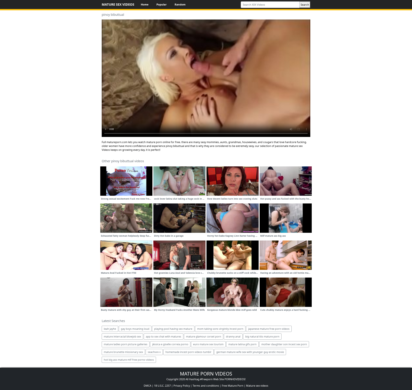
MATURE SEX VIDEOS (118, 4)
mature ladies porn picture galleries (125, 344)
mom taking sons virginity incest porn (220, 329)
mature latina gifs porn (242, 344)
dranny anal (233, 336)
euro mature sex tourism (208, 344)
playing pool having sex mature (173, 329)
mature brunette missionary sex (123, 352)
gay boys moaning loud (135, 329)
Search (305, 4)
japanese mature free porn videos (269, 329)
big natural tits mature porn (262, 336)
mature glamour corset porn (203, 336)
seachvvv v (154, 352)
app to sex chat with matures (163, 336)
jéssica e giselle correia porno (170, 344)
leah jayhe (110, 329)
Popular (161, 4)
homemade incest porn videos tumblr (188, 352)
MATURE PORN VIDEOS (206, 373)
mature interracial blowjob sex (122, 336)
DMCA (147, 385)
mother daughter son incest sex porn (284, 344)
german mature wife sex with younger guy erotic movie (250, 352)
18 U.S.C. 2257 (162, 385)
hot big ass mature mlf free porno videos (129, 359)
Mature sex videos (257, 385)
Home (144, 4)
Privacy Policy (181, 385)
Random (180, 4)
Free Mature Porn (232, 385)
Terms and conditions (206, 385)
